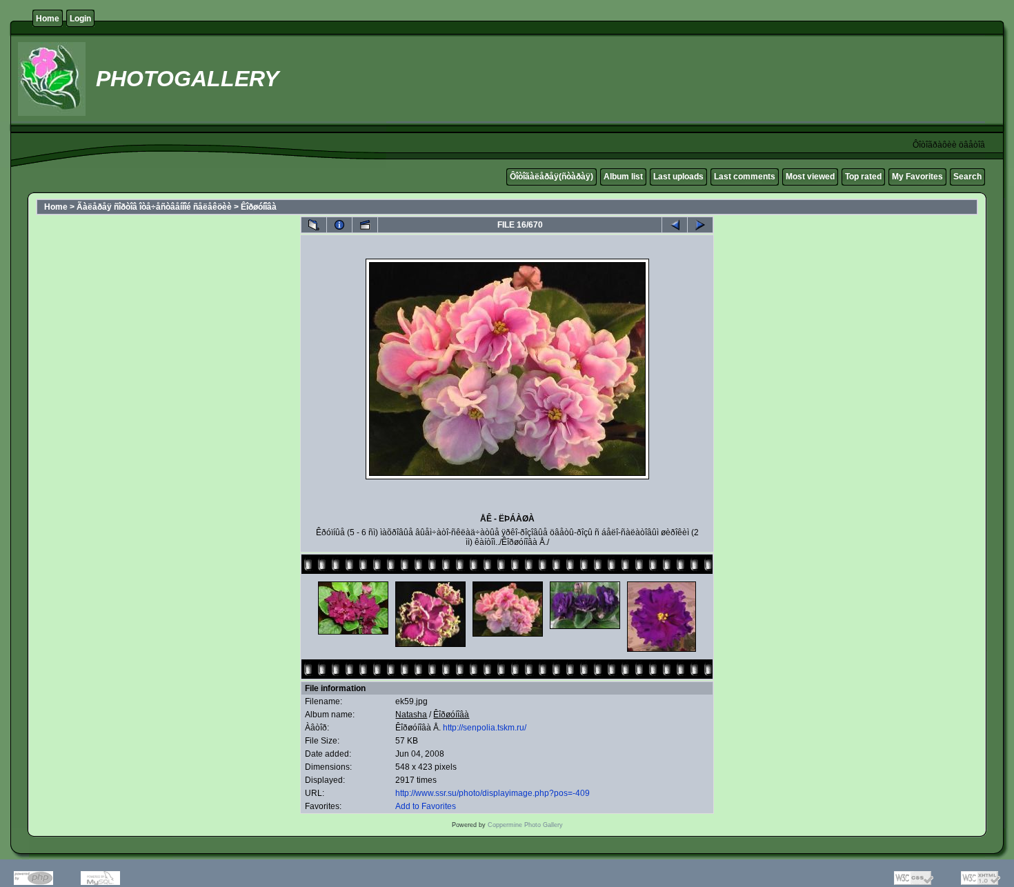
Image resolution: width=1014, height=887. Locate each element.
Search (967, 176)
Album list (623, 176)
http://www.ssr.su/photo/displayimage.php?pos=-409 (492, 793)
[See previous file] (674, 224)
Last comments (744, 176)
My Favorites (917, 176)
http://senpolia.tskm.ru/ (484, 727)
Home (47, 18)
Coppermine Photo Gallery (525, 824)
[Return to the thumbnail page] (313, 224)
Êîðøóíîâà (259, 207)
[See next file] (700, 224)
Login (80, 18)
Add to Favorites (425, 806)
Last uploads (678, 176)
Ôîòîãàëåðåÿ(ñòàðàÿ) (551, 176)
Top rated (863, 176)
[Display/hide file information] (339, 224)
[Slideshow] (364, 224)
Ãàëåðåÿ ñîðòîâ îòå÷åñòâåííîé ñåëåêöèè (154, 207)
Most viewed (810, 176)
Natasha (411, 714)
